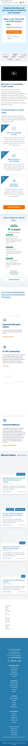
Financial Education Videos (12, 325)
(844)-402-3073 (16, 657)
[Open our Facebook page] (8, 661)
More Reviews (14, 279)
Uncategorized (10, 509)
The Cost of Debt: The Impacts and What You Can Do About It (13, 514)
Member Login (14, 720)
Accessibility (14, 734)
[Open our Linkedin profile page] (17, 661)
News (23, 576)
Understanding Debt (20, 509)
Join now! (6, 366)
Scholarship (14, 718)
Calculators (14, 689)
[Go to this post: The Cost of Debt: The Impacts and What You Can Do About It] (14, 502)
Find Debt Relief (14, 207)
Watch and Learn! (8, 336)
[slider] (14, 27)
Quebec (14, 704)
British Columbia (14, 698)
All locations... (14, 707)
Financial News (14, 683)
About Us (14, 713)
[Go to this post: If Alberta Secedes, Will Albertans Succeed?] (14, 569)
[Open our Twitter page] (10, 661)
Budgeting (22, 542)
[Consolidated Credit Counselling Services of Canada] (10, 2)
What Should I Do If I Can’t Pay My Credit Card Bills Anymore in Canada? (14, 479)
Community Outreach (14, 726)
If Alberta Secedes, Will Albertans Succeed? (14, 581)
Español (14, 722)
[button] (14, 73)
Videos (14, 691)
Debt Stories (14, 687)
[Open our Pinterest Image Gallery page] (20, 661)
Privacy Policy (14, 728)
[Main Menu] (26, 2)
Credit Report (14, 670)
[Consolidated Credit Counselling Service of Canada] (14, 646)
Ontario (14, 702)
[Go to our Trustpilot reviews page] (17, 36)
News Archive (22, 455)
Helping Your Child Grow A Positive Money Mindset (11, 547)
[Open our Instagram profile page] (15, 661)
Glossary (14, 676)
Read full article (7, 491)
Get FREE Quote (14, 32)
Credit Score (14, 667)
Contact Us (14, 715)
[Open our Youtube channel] (13, 661)
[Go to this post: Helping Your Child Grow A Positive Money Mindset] (14, 536)
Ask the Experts (14, 685)
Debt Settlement (14, 674)
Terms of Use (14, 730)
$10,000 (8, 24)
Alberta (14, 700)
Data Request (14, 732)
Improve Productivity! (9, 445)
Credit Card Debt (20, 474)
